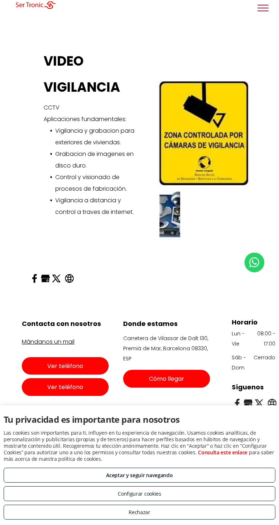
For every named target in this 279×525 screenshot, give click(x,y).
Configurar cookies (139, 493)
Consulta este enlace (222, 452)
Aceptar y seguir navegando (139, 475)
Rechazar (139, 512)
